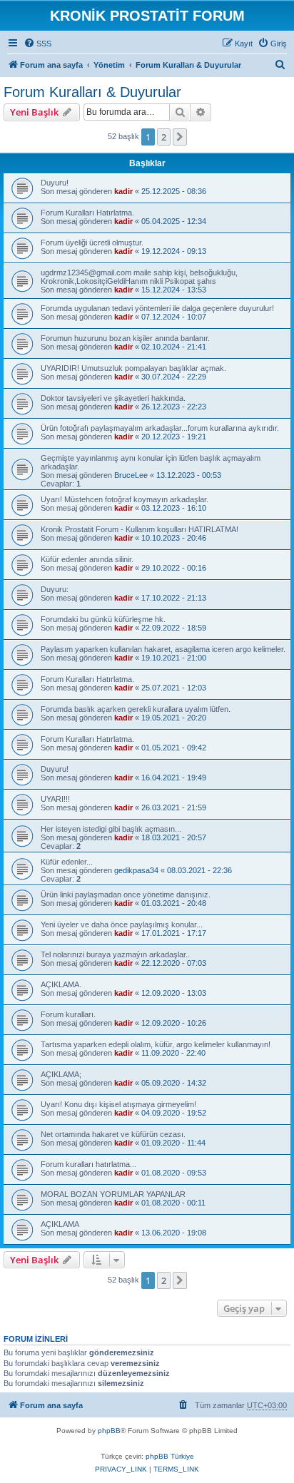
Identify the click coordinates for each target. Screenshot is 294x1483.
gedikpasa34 (136, 870)
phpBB (109, 1430)
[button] (180, 137)
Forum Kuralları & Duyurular (92, 92)
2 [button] (163, 137)
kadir (123, 191)
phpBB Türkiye (170, 1456)
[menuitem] (37, 43)
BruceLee (131, 475)
